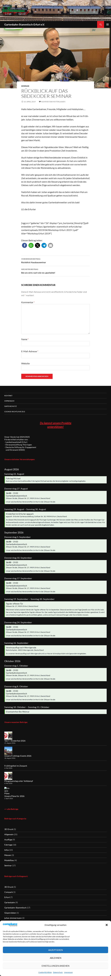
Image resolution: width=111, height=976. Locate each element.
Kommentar (28, 302)
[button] (106, 924)
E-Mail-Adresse (29, 351)
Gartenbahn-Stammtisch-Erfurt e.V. (24, 24)
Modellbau (9, 860)
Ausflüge (8, 839)
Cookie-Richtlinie (45, 972)
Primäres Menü (107, 24)
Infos (6, 850)
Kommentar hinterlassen (53, 102)
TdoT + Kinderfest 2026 (14, 740)
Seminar (25, 86)
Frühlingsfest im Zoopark (15, 766)
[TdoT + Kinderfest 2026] (8, 735)
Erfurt (7, 897)
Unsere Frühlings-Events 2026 (17, 756)
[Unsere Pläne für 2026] (8, 791)
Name (24, 339)
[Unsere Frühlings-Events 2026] (8, 751)
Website (25, 363)
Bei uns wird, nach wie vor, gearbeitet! (38, 271)
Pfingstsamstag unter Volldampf (18, 781)
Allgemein (8, 834)
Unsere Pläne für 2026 (14, 796)
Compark (8, 892)
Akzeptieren (55, 950)
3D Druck (8, 829)
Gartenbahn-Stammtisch (15, 907)
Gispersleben (10, 913)
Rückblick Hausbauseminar (33, 261)
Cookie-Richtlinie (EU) (14, 411)
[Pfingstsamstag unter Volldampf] (8, 776)
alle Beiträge (12, 809)
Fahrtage (8, 844)
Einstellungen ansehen (55, 965)
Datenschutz (58, 972)
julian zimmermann (13, 918)
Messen (7, 855)
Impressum (68, 972)
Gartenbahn (9, 902)
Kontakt (8, 395)
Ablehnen (55, 958)
